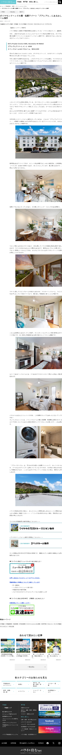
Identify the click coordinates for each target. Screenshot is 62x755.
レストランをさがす (26, 722)
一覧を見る (12, 12)
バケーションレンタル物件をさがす (10, 719)
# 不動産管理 (9, 624)
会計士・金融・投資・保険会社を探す (28, 710)
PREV (3, 12)
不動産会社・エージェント (7, 684)
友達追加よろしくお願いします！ (20, 603)
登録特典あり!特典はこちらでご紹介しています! (25, 582)
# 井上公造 (11, 626)
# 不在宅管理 (22, 624)
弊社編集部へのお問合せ (27, 743)
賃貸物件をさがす (7, 716)
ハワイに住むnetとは (50, 2)
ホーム (1, 6)
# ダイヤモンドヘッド (39, 24)
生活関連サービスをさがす (28, 726)
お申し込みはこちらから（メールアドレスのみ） (25, 578)
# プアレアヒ (49, 24)
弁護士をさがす (25, 707)
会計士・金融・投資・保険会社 (37, 684)
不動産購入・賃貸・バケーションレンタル (16, 6)
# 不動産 (16, 24)
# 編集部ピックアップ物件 (6, 24)
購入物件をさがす (7, 711)
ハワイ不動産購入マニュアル (10, 734)
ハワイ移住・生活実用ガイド (28, 734)
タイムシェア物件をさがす (9, 714)
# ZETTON (43, 624)
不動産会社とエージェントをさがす (10, 725)
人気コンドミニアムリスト (9, 722)
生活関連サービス (52, 691)
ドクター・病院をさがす (27, 714)
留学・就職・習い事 (7, 691)
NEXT (21, 12)
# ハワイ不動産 (22, 24)
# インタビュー (4, 626)
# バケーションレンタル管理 (33, 624)
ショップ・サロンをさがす (28, 724)
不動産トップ (8, 707)
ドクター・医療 (52, 684)
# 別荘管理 (15, 624)
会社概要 (4, 743)
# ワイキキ (30, 24)
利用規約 (41, 743)
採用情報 (13, 743)
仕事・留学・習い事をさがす (28, 719)
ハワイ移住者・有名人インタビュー (28, 729)
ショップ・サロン (37, 691)
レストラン (21, 691)
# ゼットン (50, 624)
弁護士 (20, 684)
